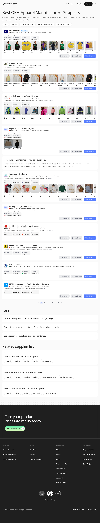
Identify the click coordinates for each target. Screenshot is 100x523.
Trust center (49, 500)
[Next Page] (61, 303)
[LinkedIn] (87, 464)
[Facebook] (84, 464)
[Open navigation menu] (95, 4)
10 (58, 303)
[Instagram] (90, 464)
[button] (50, 160)
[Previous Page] (38, 303)
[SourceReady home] (9, 3)
